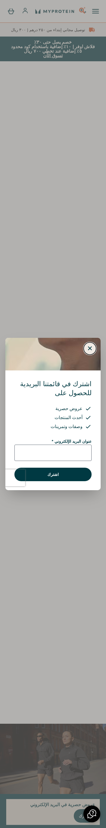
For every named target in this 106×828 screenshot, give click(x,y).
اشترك (53, 474)
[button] (91, 814)
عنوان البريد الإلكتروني (72, 441)
